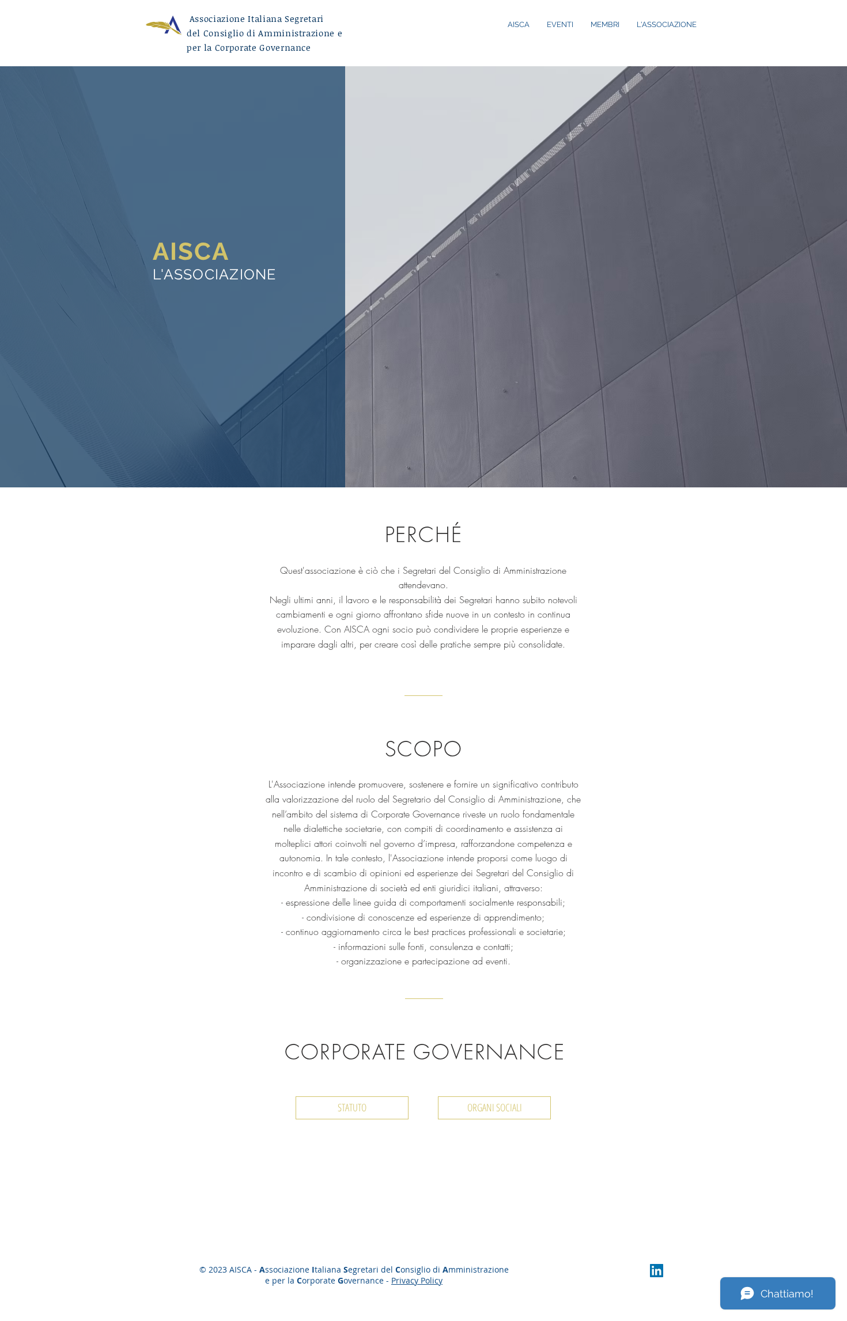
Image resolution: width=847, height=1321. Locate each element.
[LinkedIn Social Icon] (656, 1270)
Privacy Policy (417, 1280)
